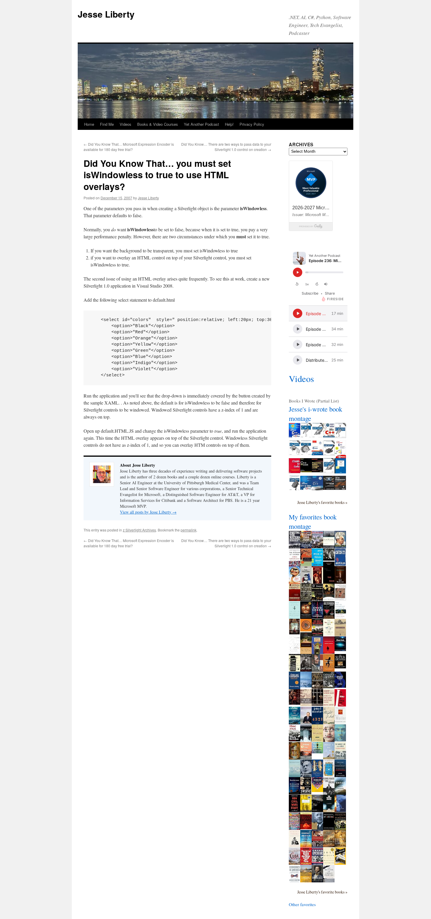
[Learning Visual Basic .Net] (294, 489)
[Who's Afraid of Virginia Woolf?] (317, 565)
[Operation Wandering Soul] (306, 810)
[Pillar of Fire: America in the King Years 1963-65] (317, 687)
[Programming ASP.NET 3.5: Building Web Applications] (329, 471)
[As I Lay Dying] (306, 652)
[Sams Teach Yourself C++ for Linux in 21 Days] (306, 488)
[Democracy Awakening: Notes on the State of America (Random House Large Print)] (306, 845)
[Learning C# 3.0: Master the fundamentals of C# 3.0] (306, 454)
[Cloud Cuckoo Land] (329, 775)
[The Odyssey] (306, 635)
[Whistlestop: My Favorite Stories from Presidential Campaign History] (306, 722)
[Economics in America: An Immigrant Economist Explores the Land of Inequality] (294, 881)
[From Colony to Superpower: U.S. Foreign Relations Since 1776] (317, 845)
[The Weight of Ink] (329, 722)
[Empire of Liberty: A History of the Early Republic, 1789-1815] (340, 845)
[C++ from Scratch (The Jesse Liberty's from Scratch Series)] (306, 470)
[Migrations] (294, 775)
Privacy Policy (252, 124)
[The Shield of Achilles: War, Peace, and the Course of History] (294, 703)
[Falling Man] (306, 686)
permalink (188, 529)
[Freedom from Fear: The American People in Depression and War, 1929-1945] (306, 547)
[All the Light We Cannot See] (294, 723)
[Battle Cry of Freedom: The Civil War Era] (317, 546)
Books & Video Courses (157, 124)
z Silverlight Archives (139, 529)
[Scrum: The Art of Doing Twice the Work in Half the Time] (306, 863)
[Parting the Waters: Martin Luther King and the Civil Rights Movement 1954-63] (294, 547)
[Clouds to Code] (294, 471)
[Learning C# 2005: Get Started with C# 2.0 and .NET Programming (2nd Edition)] (294, 454)
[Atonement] (340, 582)
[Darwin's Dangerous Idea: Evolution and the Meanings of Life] (317, 601)
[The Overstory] (294, 758)
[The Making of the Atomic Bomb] (306, 827)
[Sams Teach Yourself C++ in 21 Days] (294, 436)
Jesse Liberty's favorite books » (322, 502)
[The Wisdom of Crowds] (294, 564)
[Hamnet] (317, 775)
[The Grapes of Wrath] (340, 634)
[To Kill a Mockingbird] (306, 564)
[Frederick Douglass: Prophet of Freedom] (317, 881)
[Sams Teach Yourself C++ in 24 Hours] (317, 453)
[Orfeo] (340, 793)
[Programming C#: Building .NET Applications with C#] (306, 436)
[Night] (329, 546)
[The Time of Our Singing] (329, 793)
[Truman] (340, 547)
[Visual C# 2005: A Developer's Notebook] (340, 472)
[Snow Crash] (317, 617)
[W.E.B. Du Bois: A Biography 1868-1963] (317, 828)
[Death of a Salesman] (317, 653)
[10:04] (317, 810)
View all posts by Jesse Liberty (148, 512)
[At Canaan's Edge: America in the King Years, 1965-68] (329, 686)
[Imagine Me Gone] (329, 757)
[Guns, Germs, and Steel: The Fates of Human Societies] (329, 599)
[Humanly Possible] (294, 846)
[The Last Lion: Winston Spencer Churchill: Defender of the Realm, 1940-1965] (306, 670)
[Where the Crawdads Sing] (306, 757)
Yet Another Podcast (201, 124)
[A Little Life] (306, 775)
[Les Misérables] (306, 583)
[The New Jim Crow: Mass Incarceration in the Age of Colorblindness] (317, 704)
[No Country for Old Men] (329, 652)
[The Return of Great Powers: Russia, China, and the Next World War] (329, 881)
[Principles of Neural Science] (340, 686)
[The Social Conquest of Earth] (340, 617)
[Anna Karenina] (294, 633)
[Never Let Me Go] (329, 740)
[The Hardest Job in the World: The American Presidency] (340, 757)
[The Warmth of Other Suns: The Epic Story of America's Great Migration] (306, 599)
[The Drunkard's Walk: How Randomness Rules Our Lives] (329, 634)
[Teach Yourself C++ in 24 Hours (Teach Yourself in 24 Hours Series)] (329, 436)
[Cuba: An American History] (294, 863)
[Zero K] (340, 740)
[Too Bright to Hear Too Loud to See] (317, 752)
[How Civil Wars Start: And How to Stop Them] (294, 810)
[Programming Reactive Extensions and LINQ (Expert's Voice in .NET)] (317, 470)
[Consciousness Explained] (340, 599)
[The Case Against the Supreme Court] (340, 705)
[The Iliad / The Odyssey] (306, 704)
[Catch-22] (340, 564)
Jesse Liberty (106, 14)
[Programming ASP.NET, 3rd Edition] (317, 436)
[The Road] (329, 583)
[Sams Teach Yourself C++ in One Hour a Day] (317, 489)
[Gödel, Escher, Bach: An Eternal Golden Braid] (306, 617)
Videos (125, 124)
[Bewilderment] (294, 793)
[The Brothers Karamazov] (294, 599)
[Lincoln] (317, 669)
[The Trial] (294, 652)
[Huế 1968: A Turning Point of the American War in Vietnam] (294, 740)
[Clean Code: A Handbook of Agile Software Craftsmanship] (340, 649)
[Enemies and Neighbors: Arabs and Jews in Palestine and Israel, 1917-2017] (306, 881)
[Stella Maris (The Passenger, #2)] (340, 810)
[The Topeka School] (329, 810)
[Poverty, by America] (329, 828)
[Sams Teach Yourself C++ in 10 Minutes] (340, 457)
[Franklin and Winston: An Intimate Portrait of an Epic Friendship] (340, 828)
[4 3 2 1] (317, 723)
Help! (229, 124)
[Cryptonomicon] (329, 618)
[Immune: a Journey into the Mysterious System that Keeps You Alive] (317, 790)
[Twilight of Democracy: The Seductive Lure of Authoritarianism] (340, 777)
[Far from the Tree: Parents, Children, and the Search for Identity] (329, 670)
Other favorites (302, 904)
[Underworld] (306, 740)
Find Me (107, 124)
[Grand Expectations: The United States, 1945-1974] (317, 863)
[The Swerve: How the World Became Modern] (306, 793)
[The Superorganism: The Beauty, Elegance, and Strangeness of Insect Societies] (340, 667)
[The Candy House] (294, 828)
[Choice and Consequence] (294, 687)
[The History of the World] (317, 740)
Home (89, 124)
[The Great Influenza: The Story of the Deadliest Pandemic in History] (317, 635)
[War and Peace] (317, 582)
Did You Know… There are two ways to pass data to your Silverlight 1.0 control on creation (226, 147)
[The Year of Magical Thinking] (329, 863)
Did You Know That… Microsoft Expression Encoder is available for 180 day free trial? (129, 147)
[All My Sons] (329, 564)
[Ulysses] (294, 670)
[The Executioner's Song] (340, 723)
